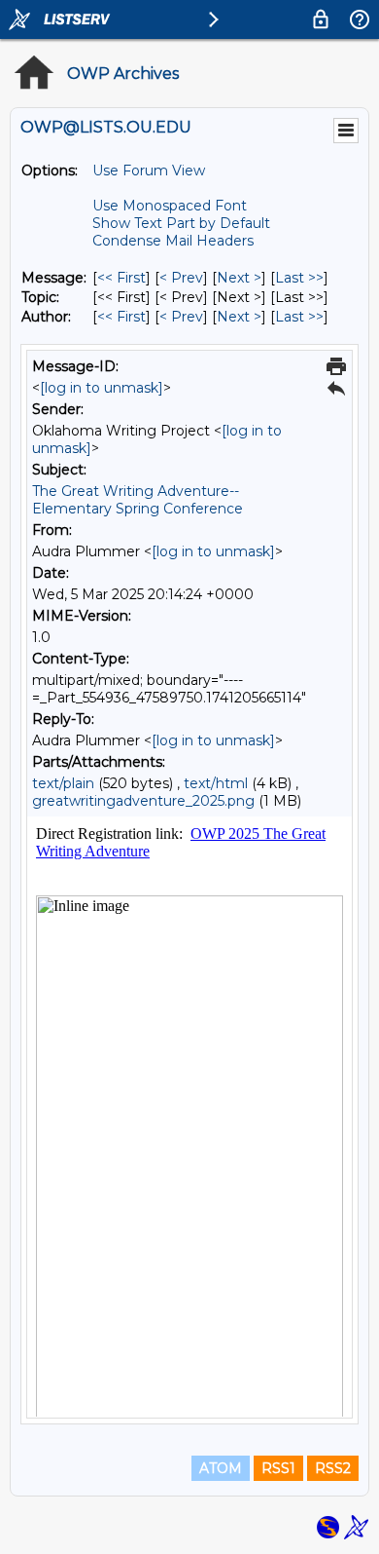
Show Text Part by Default (181, 223)
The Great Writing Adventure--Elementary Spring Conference (137, 499)
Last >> (299, 277)
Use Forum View (148, 170)
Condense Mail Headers (173, 240)
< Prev (181, 277)
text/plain (63, 783)
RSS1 (278, 1468)
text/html (216, 783)
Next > (239, 277)
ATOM (220, 1468)
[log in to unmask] (101, 388)
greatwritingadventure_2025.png (143, 801)
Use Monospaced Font (169, 205)
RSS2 (333, 1468)
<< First (121, 277)
